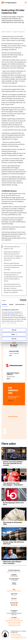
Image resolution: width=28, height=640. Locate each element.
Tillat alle (14, 330)
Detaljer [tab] (11, 304)
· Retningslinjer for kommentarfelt (14, 620)
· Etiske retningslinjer (14, 619)
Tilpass (13, 334)
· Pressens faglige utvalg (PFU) (18, 637)
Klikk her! (10, 400)
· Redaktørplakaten (15, 634)
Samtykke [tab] (4, 304)
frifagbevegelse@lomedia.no (14, 572)
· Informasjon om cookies (14, 624)
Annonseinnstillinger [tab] (21, 304)
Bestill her (14, 600)
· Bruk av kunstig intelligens (14, 622)
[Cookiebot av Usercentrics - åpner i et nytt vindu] (20, 300)
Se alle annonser (13, 416)
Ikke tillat (14, 338)
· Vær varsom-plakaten (16, 636)
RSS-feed (14, 595)
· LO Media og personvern (14, 625)
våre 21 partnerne (9, 312)
